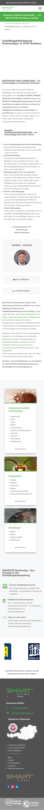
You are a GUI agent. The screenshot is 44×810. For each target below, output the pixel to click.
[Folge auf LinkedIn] (17, 786)
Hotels (4, 317)
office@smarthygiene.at (23, 713)
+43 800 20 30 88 (20, 708)
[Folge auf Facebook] (8, 786)
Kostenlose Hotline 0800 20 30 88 (22, 3)
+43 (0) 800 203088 (22, 291)
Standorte (17, 23)
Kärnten (26, 23)
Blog (10, 757)
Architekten (31, 317)
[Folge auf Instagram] (12, 786)
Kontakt (11, 760)
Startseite (8, 23)
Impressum (12, 766)
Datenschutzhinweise (16, 768)
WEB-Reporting (14, 763)
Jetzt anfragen (22, 279)
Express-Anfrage (30, 18)
